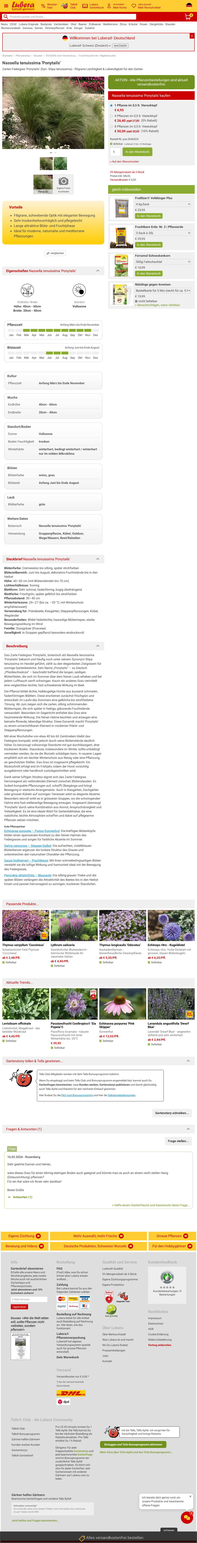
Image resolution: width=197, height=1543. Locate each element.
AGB (151, 1328)
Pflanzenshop (23, 55)
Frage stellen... (178, 1141)
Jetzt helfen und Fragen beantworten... (35, 1520)
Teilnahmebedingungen (121, 1095)
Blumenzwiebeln (11, 28)
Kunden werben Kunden (26, 1444)
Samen (39, 28)
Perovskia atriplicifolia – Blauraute (27, 875)
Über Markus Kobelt (114, 1334)
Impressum (155, 1318)
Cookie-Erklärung (158, 1334)
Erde (69, 28)
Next (189, 924)
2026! (13, 24)
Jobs (105, 1355)
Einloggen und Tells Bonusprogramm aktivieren (133, 1444)
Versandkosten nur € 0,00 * (73, 1376)
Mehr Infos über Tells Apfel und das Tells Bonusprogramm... (136, 1452)
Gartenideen (61, 24)
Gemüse (28, 28)
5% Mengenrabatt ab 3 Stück (127, 172)
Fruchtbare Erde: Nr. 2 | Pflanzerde (159, 227)
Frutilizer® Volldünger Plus (153, 198)
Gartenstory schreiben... (172, 1113)
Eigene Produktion (113, 1284)
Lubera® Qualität (112, 1268)
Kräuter (133, 24)
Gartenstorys (19, 1450)
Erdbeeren (95, 24)
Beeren (82, 24)
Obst (73, 24)
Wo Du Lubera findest (115, 1345)
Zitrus (123, 24)
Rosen (143, 24)
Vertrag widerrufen (159, 1345)
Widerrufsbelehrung (160, 1339)
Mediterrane (110, 24)
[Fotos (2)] (43, 184)
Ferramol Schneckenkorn (152, 255)
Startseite (7, 55)
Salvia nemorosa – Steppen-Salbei (27, 846)
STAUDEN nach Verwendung (61, 55)
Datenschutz (155, 1323)
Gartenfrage (85, 1454)
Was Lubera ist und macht (118, 1339)
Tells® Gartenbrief (22, 1455)
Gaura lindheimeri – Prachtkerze (26, 860)
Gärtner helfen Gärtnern (26, 1439)
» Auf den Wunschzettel (124, 161)
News (4, 24)
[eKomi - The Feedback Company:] (167, 1276)
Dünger (78, 28)
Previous (7, 924)
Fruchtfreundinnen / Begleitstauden (97, 55)
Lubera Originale (28, 24)
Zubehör (90, 28)
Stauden (170, 24)
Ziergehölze (156, 24)
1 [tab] (51, 153)
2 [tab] (56, 153)
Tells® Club (18, 1428)
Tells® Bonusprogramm (26, 1433)
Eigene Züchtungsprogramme (120, 1279)
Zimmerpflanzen (54, 28)
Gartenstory (81, 1451)
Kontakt (107, 1361)
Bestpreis (46, 24)
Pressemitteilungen (113, 1350)
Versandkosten (119, 179)
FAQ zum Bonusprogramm (77, 1095)
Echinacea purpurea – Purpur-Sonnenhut (31, 831)
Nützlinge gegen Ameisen (153, 284)
